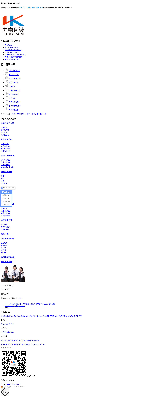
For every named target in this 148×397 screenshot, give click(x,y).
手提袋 (3, 248)
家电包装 (4, 316)
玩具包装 (43, 114)
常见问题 (10, 332)
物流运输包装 (14, 82)
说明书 (3, 250)
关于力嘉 (12, 59)
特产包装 (4, 132)
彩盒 (2, 181)
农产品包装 (5, 130)
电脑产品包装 (5, 162)
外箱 (2, 178)
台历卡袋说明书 (14, 102)
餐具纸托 (4, 224)
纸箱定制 (13, 50)
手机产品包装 (5, 160)
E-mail (15, 306)
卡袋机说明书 (72, 316)
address (30, 304)
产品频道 (20, 114)
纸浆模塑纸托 (14, 94)
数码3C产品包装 (13, 316)
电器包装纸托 (5, 229)
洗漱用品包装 (5, 216)
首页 (8, 45)
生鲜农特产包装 (14, 71)
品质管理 (10, 324)
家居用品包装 (5, 211)
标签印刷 (12, 98)
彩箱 (2, 176)
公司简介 (4, 340)
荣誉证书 (23, 340)
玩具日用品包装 (14, 90)
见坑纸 (79, 316)
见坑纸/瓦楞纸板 (15, 106)
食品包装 (12, 86)
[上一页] (18, 298)
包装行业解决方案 (31, 114)
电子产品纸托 (5, 227)
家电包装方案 (14, 75)
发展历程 (10, 340)
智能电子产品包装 (7, 167)
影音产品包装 (5, 165)
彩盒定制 (12, 47)
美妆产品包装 (5, 213)
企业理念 (17, 340)
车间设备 (4, 324)
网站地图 (36, 340)
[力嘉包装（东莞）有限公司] (13, 36)
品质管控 (15, 54)
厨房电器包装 (5, 149)
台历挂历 (4, 243)
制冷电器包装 (5, 151)
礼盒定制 (12, 52)
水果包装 (4, 127)
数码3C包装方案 (14, 79)
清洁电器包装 (5, 146)
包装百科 (13, 57)
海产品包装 (5, 135)
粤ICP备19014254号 (14, 384)
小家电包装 (5, 144)
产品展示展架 (14, 110)
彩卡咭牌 (4, 245)
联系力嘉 (30, 340)
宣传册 (3, 252)
